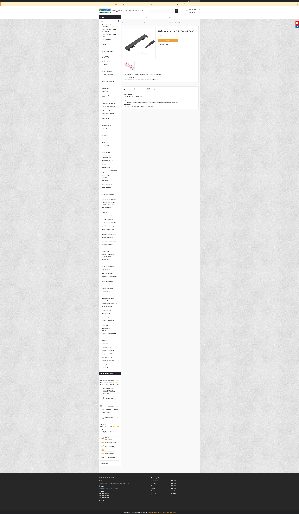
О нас (155, 17)
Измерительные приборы (108, 295)
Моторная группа (138, 22)
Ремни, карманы (106, 167)
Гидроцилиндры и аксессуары (109, 234)
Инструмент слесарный (108, 219)
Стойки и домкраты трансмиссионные (107, 208)
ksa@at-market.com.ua (104, 502)
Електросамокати (106, 347)
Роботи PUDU (105, 367)
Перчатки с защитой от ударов (107, 52)
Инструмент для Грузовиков (109, 222)
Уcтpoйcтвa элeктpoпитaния (109, 333)
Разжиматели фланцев (108, 263)
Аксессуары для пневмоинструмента (107, 156)
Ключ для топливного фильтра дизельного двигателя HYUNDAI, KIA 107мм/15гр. (109, 391)
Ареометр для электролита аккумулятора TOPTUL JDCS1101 (109, 431)
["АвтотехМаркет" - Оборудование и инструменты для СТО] (105, 11)
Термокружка (105, 88)
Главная (135, 17)
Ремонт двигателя (106, 187)
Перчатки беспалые (107, 71)
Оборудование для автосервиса (106, 25)
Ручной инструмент (107, 317)
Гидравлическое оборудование (106, 329)
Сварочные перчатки (107, 125)
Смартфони (104, 340)
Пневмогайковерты (107, 39)
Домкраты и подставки (108, 74)
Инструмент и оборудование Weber (109, 35)
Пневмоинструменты (107, 310)
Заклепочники (105, 180)
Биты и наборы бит (106, 284)
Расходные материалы (107, 244)
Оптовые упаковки (106, 138)
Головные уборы (106, 149)
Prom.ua (156, 511)
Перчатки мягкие (106, 61)
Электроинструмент (107, 313)
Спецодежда (105, 325)
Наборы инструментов (107, 281)
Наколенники (105, 142)
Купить (168, 40)
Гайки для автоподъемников (109, 241)
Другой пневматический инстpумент (108, 114)
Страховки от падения (107, 160)
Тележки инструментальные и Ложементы (109, 277)
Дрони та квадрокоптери (108, 360)
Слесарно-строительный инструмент (108, 321)
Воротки (104, 190)
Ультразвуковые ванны (108, 266)
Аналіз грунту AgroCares (108, 364)
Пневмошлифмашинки (107, 100)
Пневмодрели (105, 68)
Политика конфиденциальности (169, 512)
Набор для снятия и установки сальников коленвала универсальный (110, 411)
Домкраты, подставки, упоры (109, 303)
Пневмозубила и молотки (108, 81)
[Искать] (176, 11)
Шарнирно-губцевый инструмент (107, 176)
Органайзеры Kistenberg (108, 226)
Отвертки (104, 247)
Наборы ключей (106, 152)
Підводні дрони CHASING (108, 353)
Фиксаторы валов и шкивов (151, 22)
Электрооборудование (107, 237)
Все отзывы (104, 463)
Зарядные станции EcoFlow (109, 215)
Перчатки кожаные (106, 78)
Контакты (163, 17)
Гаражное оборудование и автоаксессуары (108, 299)
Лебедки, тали (105, 259)
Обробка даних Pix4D (107, 357)
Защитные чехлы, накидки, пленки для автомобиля (108, 203)
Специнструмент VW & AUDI (109, 199)
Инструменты (105, 135)
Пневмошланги (105, 132)
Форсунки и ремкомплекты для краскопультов (108, 255)
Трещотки (104, 212)
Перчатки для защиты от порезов (108, 43)
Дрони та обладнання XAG (108, 350)
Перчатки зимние (106, 84)
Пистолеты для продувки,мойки (106, 57)
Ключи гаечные (106, 47)
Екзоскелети (105, 343)
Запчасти (104, 164)
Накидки (104, 121)
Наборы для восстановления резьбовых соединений (109, 195)
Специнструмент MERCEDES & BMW (109, 171)
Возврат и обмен (188, 17)
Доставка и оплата (174, 17)
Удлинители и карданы (107, 184)
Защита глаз (105, 91)
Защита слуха (105, 118)
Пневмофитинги (106, 128)
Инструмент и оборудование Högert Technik (109, 30)
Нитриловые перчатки (107, 110)
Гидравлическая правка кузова (108, 230)
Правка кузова (105, 251)
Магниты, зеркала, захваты (109, 106)
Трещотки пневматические (109, 103)
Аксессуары (105, 337)
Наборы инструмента (107, 306)
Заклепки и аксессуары (107, 288)
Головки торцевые (106, 269)
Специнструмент (106, 291)
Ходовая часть (105, 64)
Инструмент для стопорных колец (109, 95)
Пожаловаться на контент (155, 512)
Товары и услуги (145, 17)
